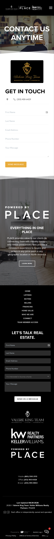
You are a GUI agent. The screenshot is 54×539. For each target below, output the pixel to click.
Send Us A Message (27, 399)
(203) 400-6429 (30, 480)
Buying (27, 299)
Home (27, 291)
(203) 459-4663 (30, 483)
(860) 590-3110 (30, 476)
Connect (27, 318)
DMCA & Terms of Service (29, 536)
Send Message (16, 164)
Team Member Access (27, 322)
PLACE (32, 508)
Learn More (27, 263)
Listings (27, 295)
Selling (27, 303)
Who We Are (28, 314)
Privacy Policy (11, 536)
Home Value (27, 311)
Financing (28, 307)
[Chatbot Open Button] (46, 532)
